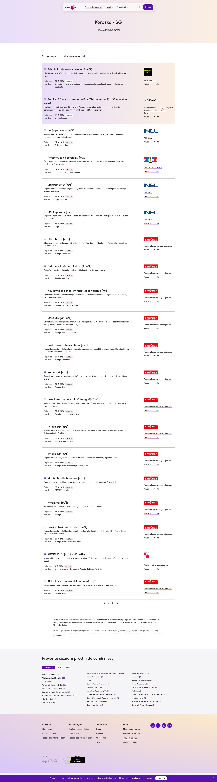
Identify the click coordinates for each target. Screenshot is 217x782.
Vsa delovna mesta (151, 84)
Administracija (47, 699)
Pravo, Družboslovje (139, 684)
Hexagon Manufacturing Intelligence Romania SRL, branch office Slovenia (158, 110)
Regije (60, 668)
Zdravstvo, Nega (92, 687)
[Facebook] (158, 725)
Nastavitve (148, 778)
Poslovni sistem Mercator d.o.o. (156, 565)
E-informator (47, 729)
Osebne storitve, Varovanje (96, 684)
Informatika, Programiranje (141, 680)
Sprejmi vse (161, 778)
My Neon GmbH (150, 80)
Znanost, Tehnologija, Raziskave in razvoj (101, 698)
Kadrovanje (136, 691)
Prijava (148, 7)
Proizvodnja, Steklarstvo (50, 674)
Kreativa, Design (137, 698)
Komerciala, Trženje (48, 703)
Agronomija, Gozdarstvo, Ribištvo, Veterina (147, 694)
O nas (98, 729)
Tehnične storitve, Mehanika (51, 678)
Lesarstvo (135, 677)
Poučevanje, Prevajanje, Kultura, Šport (145, 701)
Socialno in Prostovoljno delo (142, 705)
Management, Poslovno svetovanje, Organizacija (104, 673)
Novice (98, 742)
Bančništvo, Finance (94, 705)
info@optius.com (130, 743)
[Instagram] (164, 725)
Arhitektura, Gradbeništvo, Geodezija (100, 694)
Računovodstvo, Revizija (95, 701)
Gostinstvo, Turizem (94, 677)
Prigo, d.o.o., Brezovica (153, 167)
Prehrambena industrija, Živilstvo (53, 688)
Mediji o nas (101, 738)
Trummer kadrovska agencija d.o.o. (158, 246)
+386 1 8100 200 (130, 738)
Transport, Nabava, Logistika (52, 685)
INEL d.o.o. (148, 138)
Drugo (89, 680)
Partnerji (99, 733)
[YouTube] (169, 725)
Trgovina (45, 681)
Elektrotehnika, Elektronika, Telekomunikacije (57, 695)
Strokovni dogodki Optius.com (81, 729)
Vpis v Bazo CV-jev (49, 733)
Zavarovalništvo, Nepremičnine (142, 687)
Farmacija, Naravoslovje (140, 673)
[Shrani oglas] (45, 69)
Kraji (68, 668)
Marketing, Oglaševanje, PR (96, 691)
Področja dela (48, 668)
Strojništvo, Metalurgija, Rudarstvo (54, 692)
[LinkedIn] (152, 725)
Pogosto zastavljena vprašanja (54, 738)
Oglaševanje (74, 733)
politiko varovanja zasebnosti (128, 778)
